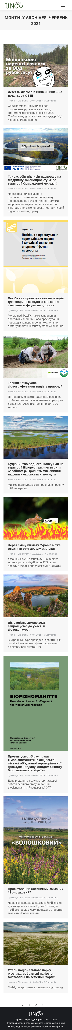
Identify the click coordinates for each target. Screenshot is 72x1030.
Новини (11, 101)
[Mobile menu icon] (63, 5)
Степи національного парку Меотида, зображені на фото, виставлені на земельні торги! (31, 973)
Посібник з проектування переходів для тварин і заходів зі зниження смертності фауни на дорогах (36, 302)
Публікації (13, 310)
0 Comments (50, 101)
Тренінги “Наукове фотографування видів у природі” (35, 384)
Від (23, 101)
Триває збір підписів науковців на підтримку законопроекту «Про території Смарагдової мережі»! (34, 180)
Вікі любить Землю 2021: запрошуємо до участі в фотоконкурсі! (27, 626)
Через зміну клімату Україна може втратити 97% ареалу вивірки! (34, 546)
